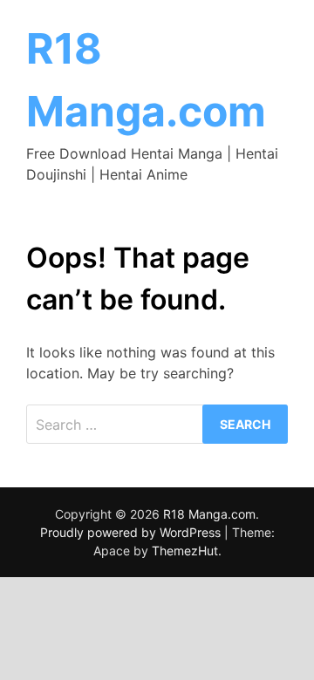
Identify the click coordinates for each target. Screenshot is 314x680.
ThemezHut (185, 550)
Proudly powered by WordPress (132, 532)
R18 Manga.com (209, 514)
